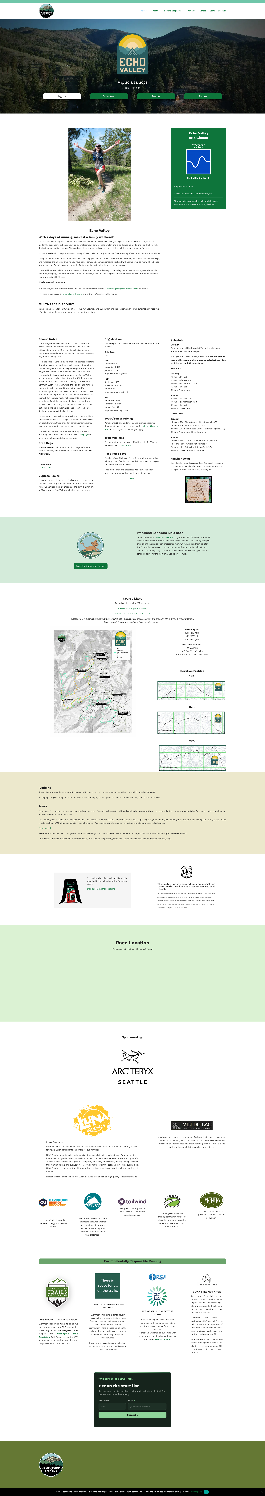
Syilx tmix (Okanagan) (97, 842)
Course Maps (45, 421)
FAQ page (83, 388)
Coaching (222, 11)
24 (122, 168)
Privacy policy (196, 1492)
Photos (203, 96)
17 (106, 168)
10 (90, 168)
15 (101, 168)
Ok (206, 1492)
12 (94, 168)
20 (113, 168)
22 (118, 168)
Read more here (162, 1292)
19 (111, 168)
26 (127, 168)
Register (62, 96)
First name (104, 1354)
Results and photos (172, 11)
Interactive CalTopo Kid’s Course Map (132, 567)
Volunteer (192, 11)
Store (212, 11)
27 (129, 168)
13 (97, 168)
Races (144, 11)
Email (131, 1354)
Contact (203, 11)
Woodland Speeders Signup (90, 519)
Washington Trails (67, 1287)
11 (92, 168)
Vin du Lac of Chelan (72, 247)
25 (125, 168)
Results (156, 96)
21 (115, 168)
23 (120, 168)
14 (99, 168)
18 (108, 168)
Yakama (111, 842)
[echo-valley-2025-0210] (99, 173)
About (155, 11)
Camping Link (45, 781)
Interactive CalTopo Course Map (132, 561)
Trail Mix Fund (124, 398)
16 (104, 168)
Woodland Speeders (164, 491)
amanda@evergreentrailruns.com (122, 242)
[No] (261, 1491)
